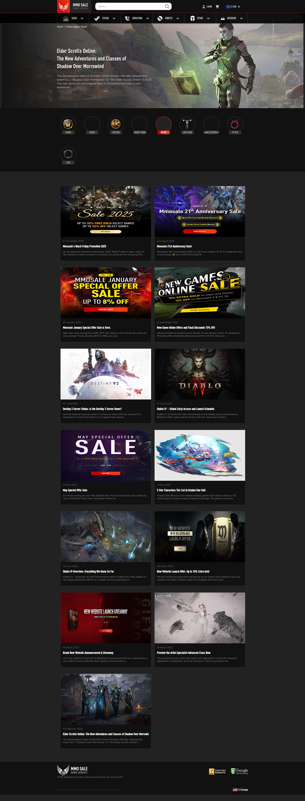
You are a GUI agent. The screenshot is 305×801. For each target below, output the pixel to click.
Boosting (137, 18)
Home (60, 26)
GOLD (74, 18)
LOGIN (209, 6)
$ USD (234, 6)
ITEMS (200, 18)
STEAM (105, 18)
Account (232, 18)
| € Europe (242, 789)
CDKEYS (168, 18)
